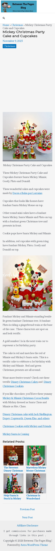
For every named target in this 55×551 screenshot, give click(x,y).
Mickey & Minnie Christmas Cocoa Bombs (26, 398)
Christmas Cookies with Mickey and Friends (27, 426)
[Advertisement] (27, 80)
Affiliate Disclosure (27, 525)
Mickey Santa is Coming (16, 434)
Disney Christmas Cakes (24, 381)
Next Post (27, 517)
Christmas (17, 25)
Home (6, 25)
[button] (4, 18)
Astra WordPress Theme (34, 544)
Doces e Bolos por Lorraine (27, 193)
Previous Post (27, 509)
